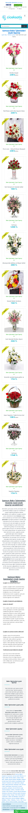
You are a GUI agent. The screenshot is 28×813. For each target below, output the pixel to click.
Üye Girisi (24, 7)
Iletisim (20, 8)
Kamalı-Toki (5, 791)
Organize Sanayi (6, 795)
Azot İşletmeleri (16, 783)
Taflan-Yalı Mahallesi (13, 796)
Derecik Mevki (16, 788)
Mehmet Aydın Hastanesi (19, 793)
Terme (18, 800)
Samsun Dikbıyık (16, 798)
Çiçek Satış (4, 35)
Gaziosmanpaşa (6, 789)
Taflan (8, 800)
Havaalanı (17, 789)
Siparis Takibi (8, 7)
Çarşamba (4, 788)
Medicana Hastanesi (7, 793)
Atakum (15, 777)
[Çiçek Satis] (12, 18)
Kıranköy (11, 791)
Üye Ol (16, 7)
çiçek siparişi (14, 2)
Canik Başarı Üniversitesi (11, 786)
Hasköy (13, 789)
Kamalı (22, 789)
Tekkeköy (13, 800)
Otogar (13, 795)
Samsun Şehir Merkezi (18, 776)
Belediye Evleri (18, 784)
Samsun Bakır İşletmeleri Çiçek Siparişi (14, 31)
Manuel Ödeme (18, 5)
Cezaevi (20, 786)
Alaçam (22, 783)
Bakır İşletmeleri (9, 784)
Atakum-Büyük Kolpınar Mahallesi (13, 779)
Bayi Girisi (12, 8)
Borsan (24, 784)
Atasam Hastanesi (7, 783)
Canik (3, 786)
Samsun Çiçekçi (11, 35)
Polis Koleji (18, 795)
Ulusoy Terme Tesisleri (12, 801)
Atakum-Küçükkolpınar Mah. (18, 781)
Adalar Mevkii (8, 777)
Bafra (3, 784)
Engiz (21, 788)
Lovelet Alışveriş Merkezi (20, 791)
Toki (21, 800)
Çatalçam (10, 788)
